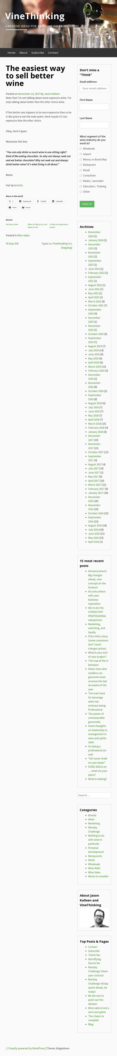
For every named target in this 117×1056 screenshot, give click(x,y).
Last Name (86, 118)
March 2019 (94, 366)
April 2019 (93, 362)
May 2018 (93, 415)
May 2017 (93, 476)
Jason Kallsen (52, 94)
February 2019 (96, 370)
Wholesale (94, 864)
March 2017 (94, 484)
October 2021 (95, 305)
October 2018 (95, 391)
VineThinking (35, 16)
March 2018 (94, 423)
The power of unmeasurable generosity (96, 718)
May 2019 (93, 358)
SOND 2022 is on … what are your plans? (97, 770)
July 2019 (93, 350)
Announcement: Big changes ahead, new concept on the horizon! (97, 579)
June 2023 (94, 269)
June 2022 (94, 289)
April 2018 (93, 419)
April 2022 (93, 297)
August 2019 (95, 346)
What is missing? (97, 779)
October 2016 (95, 513)
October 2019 (95, 334)
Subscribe (37, 52)
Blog (90, 1024)
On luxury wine (12, 224)
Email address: (88, 81)
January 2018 (95, 431)
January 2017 (95, 493)
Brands (92, 815)
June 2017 (94, 472)
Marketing (94, 823)
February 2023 (96, 273)
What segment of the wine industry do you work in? (93, 140)
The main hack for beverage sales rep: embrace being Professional (97, 701)
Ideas (91, 819)
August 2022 (95, 285)
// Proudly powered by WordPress (25, 1048)
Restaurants (95, 856)
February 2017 (96, 489)
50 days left (12, 243)
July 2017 (93, 468)
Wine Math (94, 868)
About (23, 52)
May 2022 (93, 293)
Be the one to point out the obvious (96, 1000)
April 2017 (93, 480)
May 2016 (93, 537)
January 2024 (95, 240)
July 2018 (93, 407)
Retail (91, 860)
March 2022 (94, 301)
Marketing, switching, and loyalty (96, 628)
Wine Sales (23, 235)
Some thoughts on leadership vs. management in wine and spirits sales (98, 734)
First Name (86, 100)
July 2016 (93, 529)
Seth (20, 185)
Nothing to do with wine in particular (96, 839)
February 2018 (96, 427)
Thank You (94, 955)
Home (11, 52)
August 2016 (95, 525)
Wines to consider (98, 876)
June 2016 (94, 533)
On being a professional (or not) (97, 750)
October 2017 (95, 452)
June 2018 (94, 411)
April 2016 (93, 541)
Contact (53, 52)
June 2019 (94, 354)
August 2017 (95, 464)
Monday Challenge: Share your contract (98, 971)
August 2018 (95, 403)
